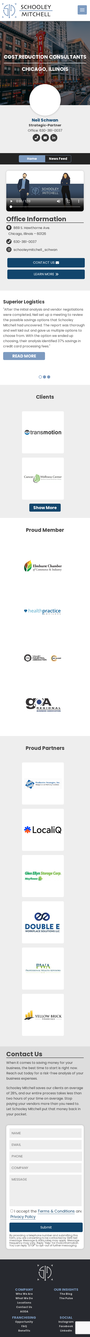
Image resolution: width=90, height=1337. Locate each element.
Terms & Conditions (56, 1211)
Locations (24, 1302)
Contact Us (44, 262)
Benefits (24, 1330)
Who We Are (24, 1294)
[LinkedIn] (54, 137)
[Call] (36, 137)
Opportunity (24, 1322)
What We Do (24, 1298)
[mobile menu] (82, 10)
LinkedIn (66, 1330)
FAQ (24, 1326)
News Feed (58, 158)
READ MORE (24, 356)
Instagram (66, 1322)
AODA (24, 1311)
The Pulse (66, 1298)
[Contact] (45, 137)
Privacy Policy (23, 1216)
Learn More (44, 274)
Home (32, 158)
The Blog (66, 1294)
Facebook (66, 1326)
